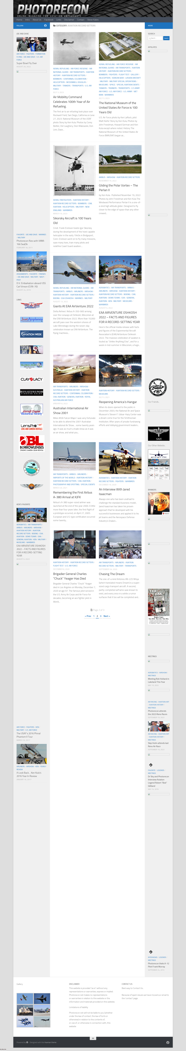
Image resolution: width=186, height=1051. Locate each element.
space (112, 85)
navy (42, 277)
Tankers (67, 86)
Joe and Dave (29, 57)
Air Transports (77, 72)
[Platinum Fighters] (31, 395)
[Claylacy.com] (31, 380)
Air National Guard (80, 288)
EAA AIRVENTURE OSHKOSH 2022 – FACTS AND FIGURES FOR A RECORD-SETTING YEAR (119, 317)
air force (21, 54)
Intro (27, 19)
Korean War (118, 78)
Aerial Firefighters (62, 200)
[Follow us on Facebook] (45, 25)
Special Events (88, 484)
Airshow (111, 177)
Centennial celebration (74, 79)
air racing (152, 702)
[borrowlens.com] (32, 451)
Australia (58, 390)
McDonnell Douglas (76, 82)
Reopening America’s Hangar (118, 402)
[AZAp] (31, 489)
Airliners (78, 291)
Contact (80, 19)
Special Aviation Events (128, 85)
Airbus (102, 177)
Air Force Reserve (79, 68)
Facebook (48, 19)
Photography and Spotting (66, 484)
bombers (57, 79)
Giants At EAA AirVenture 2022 (73, 306)
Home (19, 19)
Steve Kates (93, 19)
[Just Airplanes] (31, 322)
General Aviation (75, 397)
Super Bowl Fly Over (27, 63)
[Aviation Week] (31, 337)
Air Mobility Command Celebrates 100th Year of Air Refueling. (71, 101)
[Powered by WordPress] (27, 1042)
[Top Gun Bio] (31, 353)
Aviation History (81, 200)
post (19, 280)
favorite (20, 234)
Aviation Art (163, 702)
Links (58, 19)
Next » (107, 616)
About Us (37, 19)
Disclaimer (69, 19)
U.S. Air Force (115, 91)
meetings (152, 676)
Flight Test (124, 74)
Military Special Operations (123, 81)
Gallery (135, 74)
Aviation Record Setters (73, 75)
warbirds (109, 95)
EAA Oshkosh (67, 298)
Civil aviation (59, 397)
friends (42, 274)
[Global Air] (31, 369)
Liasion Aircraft (133, 78)
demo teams (114, 298)
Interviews (152, 957)
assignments (22, 274)
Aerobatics (104, 287)
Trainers (112, 88)
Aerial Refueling (61, 68)
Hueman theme (50, 1042)
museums (103, 85)
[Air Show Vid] (31, 415)
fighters (113, 74)
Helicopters (59, 82)
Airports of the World (64, 478)
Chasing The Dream (112, 574)
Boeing (56, 298)
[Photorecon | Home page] (53, 13)
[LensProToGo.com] (31, 430)
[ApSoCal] (32, 475)
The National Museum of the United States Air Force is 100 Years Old (118, 107)
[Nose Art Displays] (31, 308)
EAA (123, 298)
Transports (78, 86)
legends (160, 770)
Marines (79, 298)
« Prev (88, 616)
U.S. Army (127, 91)
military (57, 86)
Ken (110, 301)
